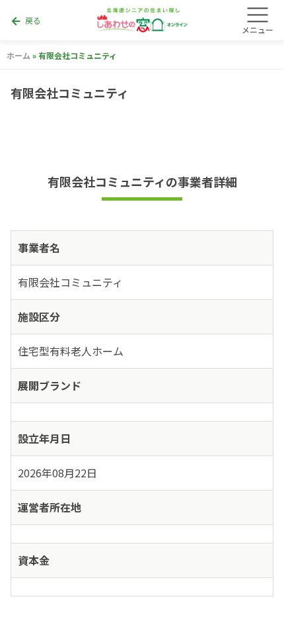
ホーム (18, 55)
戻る (25, 21)
